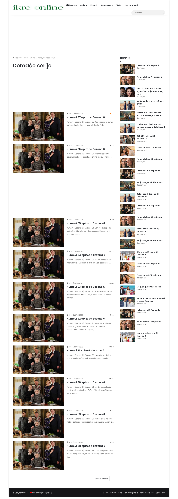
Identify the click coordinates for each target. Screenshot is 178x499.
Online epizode (36, 58)
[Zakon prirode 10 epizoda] (127, 279)
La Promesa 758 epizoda (148, 205)
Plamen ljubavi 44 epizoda (149, 77)
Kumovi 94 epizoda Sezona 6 (86, 255)
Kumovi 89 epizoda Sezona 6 (86, 414)
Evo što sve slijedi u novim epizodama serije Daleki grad (151, 125)
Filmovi (93, 5)
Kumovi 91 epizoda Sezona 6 (85, 350)
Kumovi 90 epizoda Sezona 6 (86, 382)
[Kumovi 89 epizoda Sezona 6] (38, 423)
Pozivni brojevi (131, 5)
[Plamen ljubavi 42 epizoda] (127, 221)
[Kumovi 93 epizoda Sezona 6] (38, 296)
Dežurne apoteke (131, 493)
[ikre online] (38, 7)
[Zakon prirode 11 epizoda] (127, 267)
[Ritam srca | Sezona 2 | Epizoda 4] (127, 255)
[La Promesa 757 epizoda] (127, 313)
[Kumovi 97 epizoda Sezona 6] (38, 126)
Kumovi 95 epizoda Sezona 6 (86, 223)
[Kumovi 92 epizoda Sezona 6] (38, 328)
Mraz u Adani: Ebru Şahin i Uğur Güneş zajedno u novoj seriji (150, 91)
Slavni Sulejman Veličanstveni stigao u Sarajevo (151, 299)
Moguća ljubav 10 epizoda (149, 286)
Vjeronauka (106, 5)
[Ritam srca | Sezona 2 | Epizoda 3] (127, 337)
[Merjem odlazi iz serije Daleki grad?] (127, 105)
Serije (82, 5)
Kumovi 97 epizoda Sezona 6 (86, 117)
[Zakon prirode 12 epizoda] (127, 151)
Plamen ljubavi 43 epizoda (149, 159)
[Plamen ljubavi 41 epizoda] (127, 325)
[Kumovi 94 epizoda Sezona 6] (38, 264)
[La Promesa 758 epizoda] (127, 209)
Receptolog (47, 493)
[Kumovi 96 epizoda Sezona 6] (38, 158)
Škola (118, 5)
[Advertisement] (89, 34)
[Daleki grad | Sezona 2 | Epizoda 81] (127, 232)
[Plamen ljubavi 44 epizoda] (127, 80)
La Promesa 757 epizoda (148, 310)
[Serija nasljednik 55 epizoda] (127, 244)
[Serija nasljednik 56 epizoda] (127, 186)
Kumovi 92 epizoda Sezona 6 (86, 318)
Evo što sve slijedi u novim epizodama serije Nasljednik (150, 114)
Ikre (70, 114)
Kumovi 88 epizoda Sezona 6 (86, 446)
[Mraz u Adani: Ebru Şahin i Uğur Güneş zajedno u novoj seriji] (127, 92)
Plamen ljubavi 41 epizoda (149, 321)
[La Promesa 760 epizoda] (127, 69)
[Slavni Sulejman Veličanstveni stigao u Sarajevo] (127, 302)
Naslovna (72, 5)
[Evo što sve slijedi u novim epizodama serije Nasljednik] (127, 116)
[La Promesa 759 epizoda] (127, 174)
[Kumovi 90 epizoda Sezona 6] (38, 391)
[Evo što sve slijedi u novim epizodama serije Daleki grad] (127, 128)
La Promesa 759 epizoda (148, 170)
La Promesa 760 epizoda (148, 65)
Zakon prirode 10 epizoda (149, 275)
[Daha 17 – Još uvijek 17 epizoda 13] (127, 139)
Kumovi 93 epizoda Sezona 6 (86, 287)
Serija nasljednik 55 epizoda (150, 240)
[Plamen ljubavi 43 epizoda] (127, 163)
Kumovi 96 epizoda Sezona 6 (86, 149)
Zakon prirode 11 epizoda (148, 263)
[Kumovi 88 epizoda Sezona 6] (38, 455)
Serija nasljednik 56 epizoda (150, 182)
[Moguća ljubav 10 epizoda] (127, 290)
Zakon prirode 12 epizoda (149, 147)
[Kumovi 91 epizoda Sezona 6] (38, 359)
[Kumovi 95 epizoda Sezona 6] (38, 232)
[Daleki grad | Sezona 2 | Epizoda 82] (127, 197)
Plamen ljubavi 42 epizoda (149, 217)
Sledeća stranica (101, 479)
